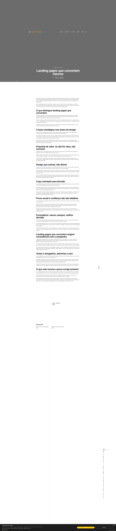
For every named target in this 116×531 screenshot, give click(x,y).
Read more (40, 526)
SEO (70, 98)
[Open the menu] (29, 32)
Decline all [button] (104, 527)
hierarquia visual (45, 167)
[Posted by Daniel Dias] (42, 332)
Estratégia (61, 247)
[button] (22, 529)
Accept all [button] (85, 527)
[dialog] (58, 527)
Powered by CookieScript (112, 530)
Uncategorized (55, 67)
